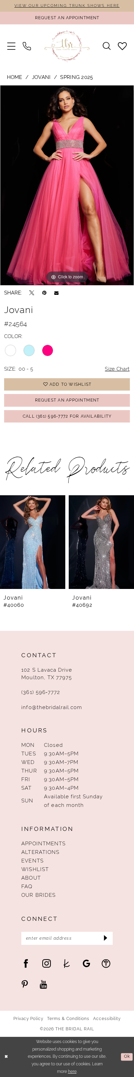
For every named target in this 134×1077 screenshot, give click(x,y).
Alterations (40, 852)
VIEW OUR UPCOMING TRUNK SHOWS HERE (67, 5)
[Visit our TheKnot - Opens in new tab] (66, 964)
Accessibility (107, 1018)
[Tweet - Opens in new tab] (32, 293)
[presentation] (35, 542)
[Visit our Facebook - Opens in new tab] (26, 964)
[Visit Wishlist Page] (122, 46)
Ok (127, 1056)
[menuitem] (11, 46)
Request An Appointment (67, 400)
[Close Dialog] (6, 1057)
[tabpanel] (67, 185)
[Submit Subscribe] (105, 938)
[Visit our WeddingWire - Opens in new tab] (106, 964)
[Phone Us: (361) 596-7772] (26, 46)
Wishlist (34, 869)
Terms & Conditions (68, 1018)
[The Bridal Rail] (67, 46)
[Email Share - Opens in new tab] (56, 293)
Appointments (43, 843)
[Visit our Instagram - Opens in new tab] (46, 964)
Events (32, 861)
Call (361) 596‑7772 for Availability (67, 416)
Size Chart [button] (117, 369)
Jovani (41, 77)
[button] (11, 46)
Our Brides (38, 895)
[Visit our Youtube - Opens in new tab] (43, 984)
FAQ (26, 886)
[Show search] (106, 46)
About (31, 878)
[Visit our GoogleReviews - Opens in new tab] (86, 964)
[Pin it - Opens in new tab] (44, 293)
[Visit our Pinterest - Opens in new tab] (24, 984)
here (72, 1071)
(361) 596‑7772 (40, 692)
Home (14, 77)
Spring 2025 (76, 77)
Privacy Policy (28, 1018)
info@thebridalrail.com (51, 707)
